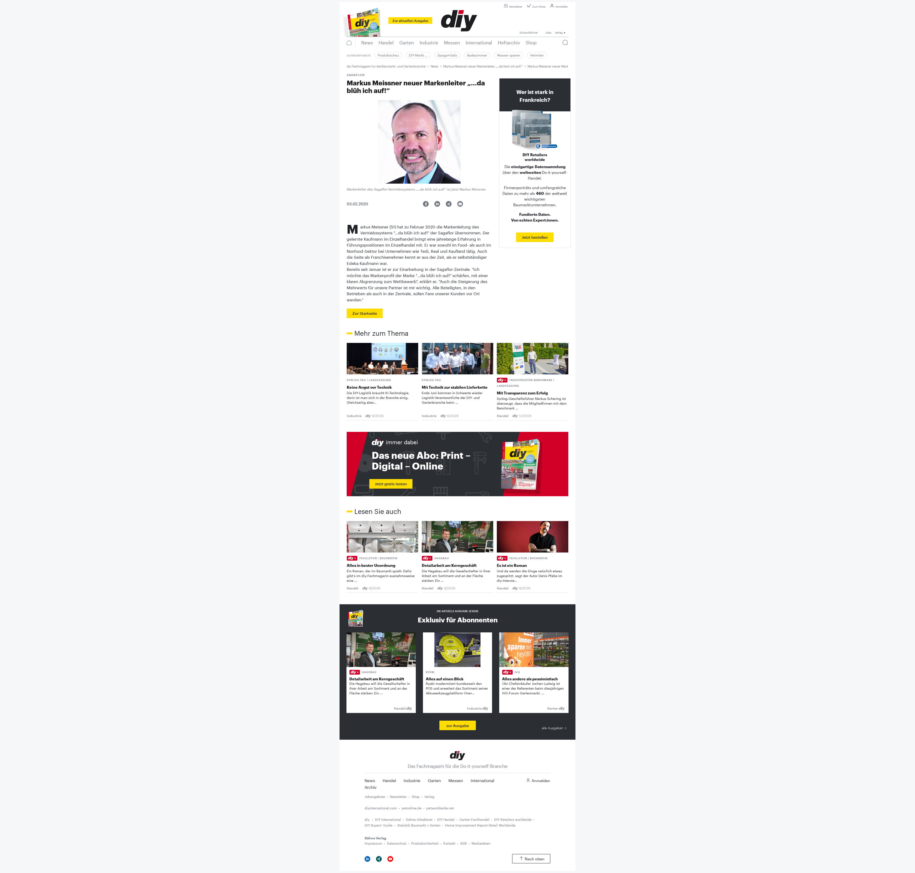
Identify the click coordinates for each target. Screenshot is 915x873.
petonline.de (412, 808)
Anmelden (561, 6)
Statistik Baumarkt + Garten (418, 825)
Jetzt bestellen (535, 237)
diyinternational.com (381, 808)
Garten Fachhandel (474, 819)
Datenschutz (397, 843)
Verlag (429, 797)
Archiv (370, 787)
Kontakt (449, 843)
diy (367, 819)
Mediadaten (481, 843)
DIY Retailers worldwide (513, 819)
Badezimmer (477, 55)
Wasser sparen (508, 55)
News (434, 66)
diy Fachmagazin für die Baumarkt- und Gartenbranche (386, 66)
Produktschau (388, 55)
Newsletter (515, 6)
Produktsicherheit (425, 843)
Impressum (373, 843)
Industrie (412, 780)
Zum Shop (538, 6)
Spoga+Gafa (447, 55)
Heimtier (537, 55)
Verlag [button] (559, 32)
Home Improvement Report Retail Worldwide (480, 825)
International (482, 780)
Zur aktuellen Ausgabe (410, 21)
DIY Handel (446, 819)
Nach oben (534, 859)
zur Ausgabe (457, 725)
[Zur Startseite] (457, 755)
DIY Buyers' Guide (378, 825)
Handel (389, 780)
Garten (434, 780)
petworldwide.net (440, 808)
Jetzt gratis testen (391, 483)
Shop (416, 797)
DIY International (388, 819)
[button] (426, 204)
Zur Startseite (364, 313)
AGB (463, 843)
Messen (455, 780)
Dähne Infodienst (419, 819)
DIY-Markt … (418, 55)
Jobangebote (375, 797)
